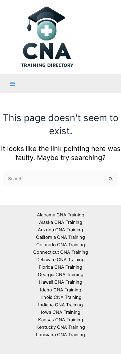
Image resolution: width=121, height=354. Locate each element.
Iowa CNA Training (60, 312)
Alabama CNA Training (60, 215)
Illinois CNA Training (60, 297)
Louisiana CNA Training (60, 334)
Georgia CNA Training (60, 274)
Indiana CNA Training (60, 305)
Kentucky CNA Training (60, 327)
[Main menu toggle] (12, 83)
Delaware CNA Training (60, 259)
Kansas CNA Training (60, 320)
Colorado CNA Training (60, 245)
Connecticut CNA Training (60, 252)
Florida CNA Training (60, 267)
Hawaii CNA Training (60, 282)
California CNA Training (60, 237)
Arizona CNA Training (60, 230)
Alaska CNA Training (60, 222)
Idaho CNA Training (60, 290)
